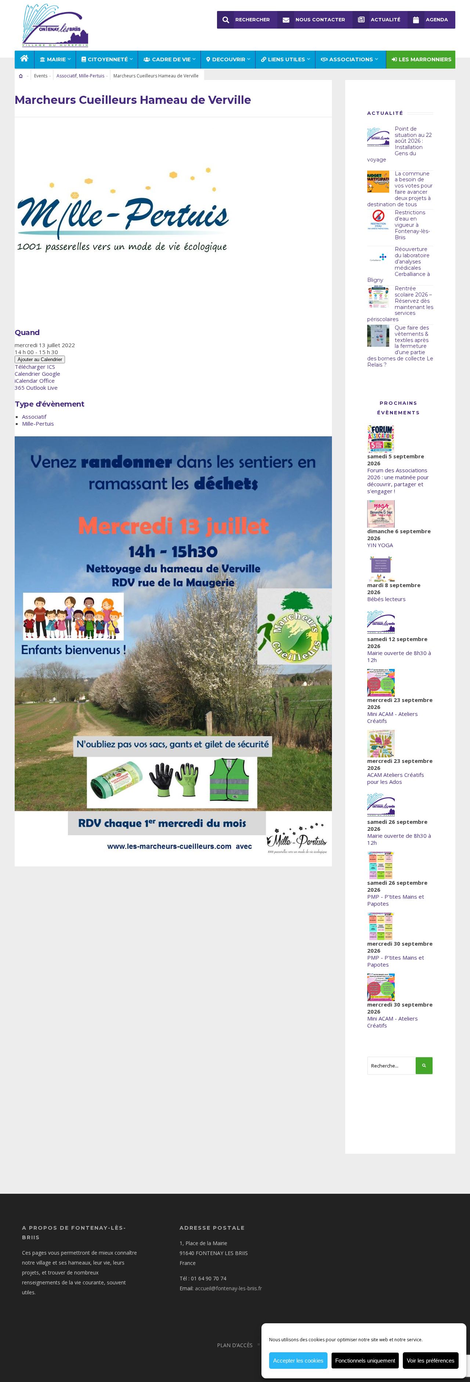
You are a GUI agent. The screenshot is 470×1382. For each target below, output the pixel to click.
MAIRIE (56, 59)
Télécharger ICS (35, 366)
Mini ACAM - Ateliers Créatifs (392, 717)
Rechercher (252, 19)
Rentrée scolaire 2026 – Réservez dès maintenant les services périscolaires (400, 304)
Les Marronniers (425, 59)
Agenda (437, 19)
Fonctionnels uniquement (365, 1360)
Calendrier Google (37, 373)
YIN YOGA (380, 545)
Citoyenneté (108, 59)
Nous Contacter (320, 19)
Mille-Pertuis (91, 76)
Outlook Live (42, 387)
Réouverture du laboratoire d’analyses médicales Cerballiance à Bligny (398, 264)
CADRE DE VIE (171, 59)
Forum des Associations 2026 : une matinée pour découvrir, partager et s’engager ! (398, 480)
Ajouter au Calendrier (40, 359)
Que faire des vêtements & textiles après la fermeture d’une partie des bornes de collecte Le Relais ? (400, 346)
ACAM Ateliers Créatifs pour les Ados (395, 778)
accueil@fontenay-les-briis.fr (228, 1288)
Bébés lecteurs (386, 599)
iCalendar (26, 380)
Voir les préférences (431, 1360)
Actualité (385, 19)
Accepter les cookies (298, 1360)
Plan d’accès (235, 1345)
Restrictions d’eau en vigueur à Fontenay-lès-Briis (412, 224)
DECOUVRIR (228, 59)
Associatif (67, 76)
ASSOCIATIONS (351, 59)
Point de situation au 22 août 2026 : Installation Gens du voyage (399, 144)
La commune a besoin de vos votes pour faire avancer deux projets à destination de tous (400, 189)
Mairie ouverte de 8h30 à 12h (399, 656)
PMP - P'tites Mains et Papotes (395, 900)
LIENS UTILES (286, 59)
